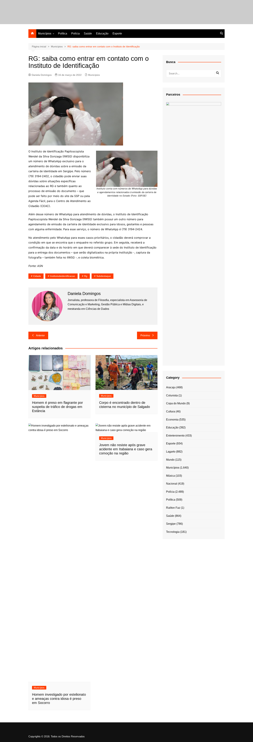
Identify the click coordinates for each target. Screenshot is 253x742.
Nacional (171, 483)
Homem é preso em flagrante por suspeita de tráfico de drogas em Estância (57, 407)
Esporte (117, 33)
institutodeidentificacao (62, 276)
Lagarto (170, 451)
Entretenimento (175, 435)
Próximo (145, 335)
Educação (102, 33)
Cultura (170, 411)
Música (170, 475)
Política (62, 33)
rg (85, 276)
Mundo (170, 459)
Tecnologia (173, 531)
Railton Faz (173, 507)
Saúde (88, 33)
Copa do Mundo (176, 403)
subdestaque (103, 276)
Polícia (75, 33)
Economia (172, 419)
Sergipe (171, 523)
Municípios (44, 33)
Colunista (172, 395)
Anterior (40, 335)
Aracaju (171, 387)
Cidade (37, 276)
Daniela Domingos (42, 75)
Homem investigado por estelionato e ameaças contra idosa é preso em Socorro (59, 699)
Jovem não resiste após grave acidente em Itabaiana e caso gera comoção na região (125, 449)
